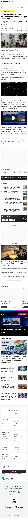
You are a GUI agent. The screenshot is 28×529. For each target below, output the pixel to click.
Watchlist (16, 421)
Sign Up (14, 471)
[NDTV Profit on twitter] (10, 486)
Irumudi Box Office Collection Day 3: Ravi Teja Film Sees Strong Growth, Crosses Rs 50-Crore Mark (9, 387)
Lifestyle (16, 443)
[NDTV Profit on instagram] (12, 486)
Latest (19, 142)
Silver (10, 142)
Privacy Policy (15, 512)
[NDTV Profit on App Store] (19, 506)
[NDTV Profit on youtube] (18, 486)
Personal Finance (14, 140)
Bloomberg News (8, 26)
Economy (4, 436)
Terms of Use (10, 512)
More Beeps (13, 283)
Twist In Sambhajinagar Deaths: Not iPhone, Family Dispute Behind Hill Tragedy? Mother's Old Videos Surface (9, 378)
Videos (15, 445)
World (3, 440)
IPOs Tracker (5, 428)
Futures (4, 425)
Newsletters (5, 456)
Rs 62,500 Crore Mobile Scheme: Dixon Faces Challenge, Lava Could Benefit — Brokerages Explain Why (13, 360)
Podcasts (4, 458)
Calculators (16, 449)
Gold (5, 142)
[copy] (26, 30)
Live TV (16, 423)
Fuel (2, 142)
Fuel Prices (4, 449)
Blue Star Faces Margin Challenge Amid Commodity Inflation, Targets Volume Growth (11, 331)
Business (8, 138)
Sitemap (20, 512)
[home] (8, 1)
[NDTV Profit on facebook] (7, 486)
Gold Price (4, 447)
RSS (24, 512)
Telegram (16, 456)
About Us (4, 512)
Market (23, 138)
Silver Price (16, 447)
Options (16, 425)
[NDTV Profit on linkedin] (15, 486)
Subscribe (4, 307)
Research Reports (18, 436)
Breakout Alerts (5, 423)
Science (4, 445)
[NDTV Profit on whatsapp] (20, 486)
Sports (3, 443)
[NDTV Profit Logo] (14, 410)
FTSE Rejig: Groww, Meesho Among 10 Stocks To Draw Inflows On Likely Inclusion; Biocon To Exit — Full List (8, 369)
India (15, 438)
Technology (17, 440)
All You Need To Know (6, 301)
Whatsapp (16, 458)
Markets (14, 26)
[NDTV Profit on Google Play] (9, 506)
